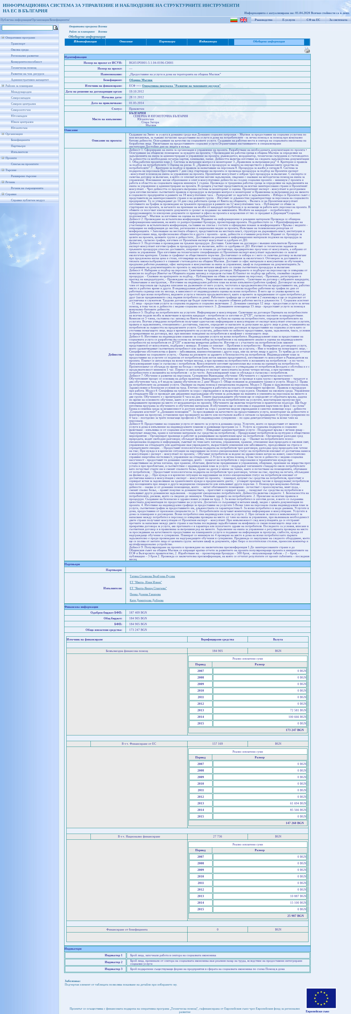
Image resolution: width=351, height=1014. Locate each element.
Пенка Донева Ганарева (145, 594)
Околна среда (20, 49)
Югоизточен (19, 127)
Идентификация (85, 41)
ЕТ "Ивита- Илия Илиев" (146, 582)
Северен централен (23, 103)
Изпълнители (19, 152)
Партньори (18, 146)
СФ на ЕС (313, 19)
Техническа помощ (23, 67)
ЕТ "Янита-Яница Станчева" (148, 588)
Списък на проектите (25, 164)
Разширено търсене (23, 176)
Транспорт (18, 43)
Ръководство (264, 19)
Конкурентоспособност (26, 61)
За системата (338, 19)
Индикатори (208, 41)
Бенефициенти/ (60, 19)
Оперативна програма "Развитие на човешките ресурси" (181, 85)
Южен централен (22, 121)
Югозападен (19, 115)
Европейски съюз (317, 1011)
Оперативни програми (20, 37)
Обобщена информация (269, 41)
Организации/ (41, 19)
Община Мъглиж (140, 80)
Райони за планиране (19, 85)
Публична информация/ (16, 19)
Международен (21, 91)
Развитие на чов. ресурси (27, 73)
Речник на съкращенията (27, 188)
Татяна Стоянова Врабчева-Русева (152, 576)
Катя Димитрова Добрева (146, 600)
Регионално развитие (25, 55)
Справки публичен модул (27, 200)
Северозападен (20, 97)
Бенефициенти (20, 139)
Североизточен (21, 109)
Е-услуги (288, 19)
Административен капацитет (30, 79)
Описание (126, 41)
